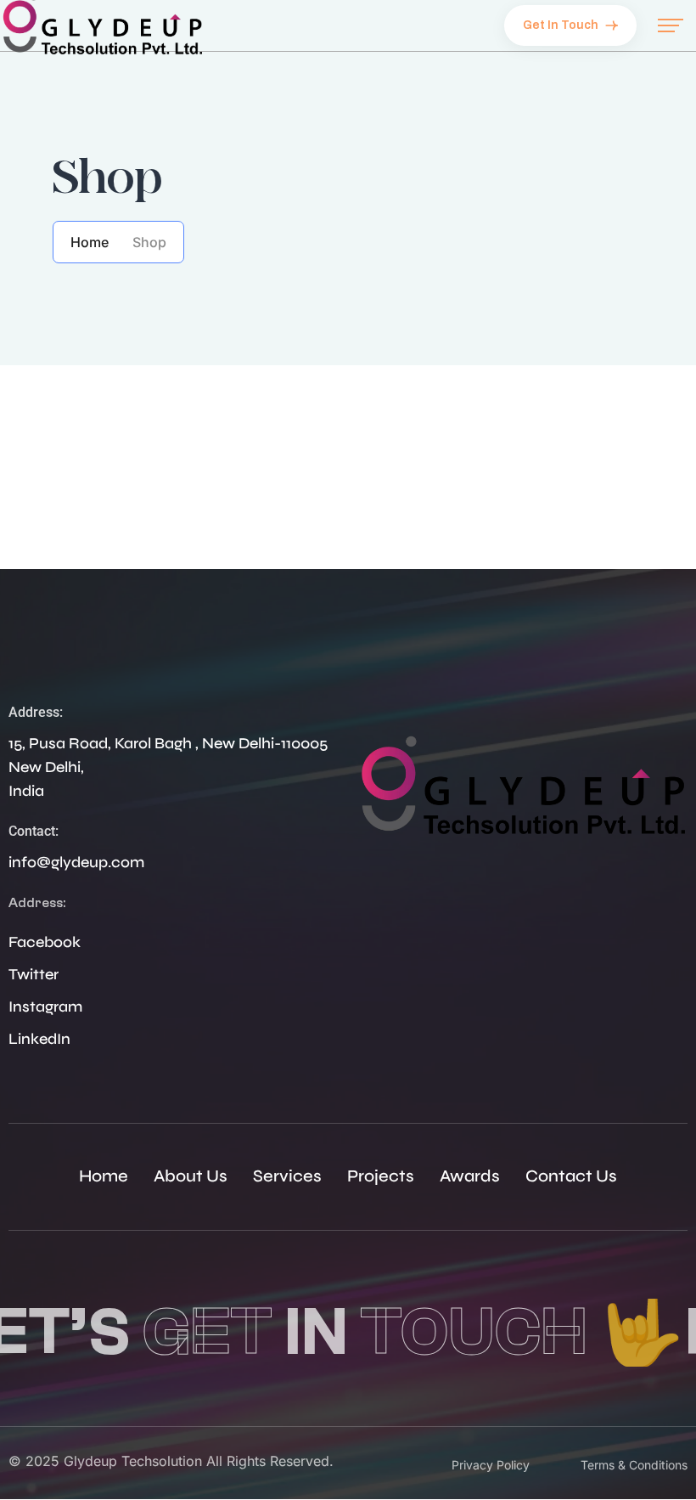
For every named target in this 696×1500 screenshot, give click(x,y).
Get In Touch (562, 25)
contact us (571, 1176)
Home (89, 242)
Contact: (33, 831)
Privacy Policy (491, 1465)
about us (190, 1176)
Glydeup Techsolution (133, 1460)
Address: (35, 712)
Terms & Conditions (634, 1465)
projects (380, 1176)
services (287, 1176)
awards (470, 1176)
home (103, 1176)
